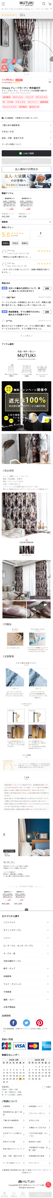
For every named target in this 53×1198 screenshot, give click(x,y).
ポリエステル (42, 97)
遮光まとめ (34, 106)
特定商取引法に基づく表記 (20, 1170)
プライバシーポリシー (41, 1170)
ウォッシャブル (16, 9)
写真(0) (15, 243)
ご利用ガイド (26, 1172)
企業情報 (5, 1170)
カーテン (4, 9)
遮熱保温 (44, 102)
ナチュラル (20, 102)
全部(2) (6, 243)
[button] (1, 205)
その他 (10, 102)
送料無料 (7, 97)
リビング (29, 97)
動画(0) (25, 243)
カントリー (33, 102)
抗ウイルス (18, 97)
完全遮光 (23, 106)
